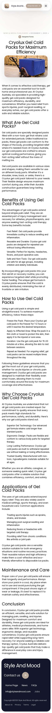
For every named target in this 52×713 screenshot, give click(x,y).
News (25, 685)
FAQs (34, 685)
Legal (33, 705)
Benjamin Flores (28, 37)
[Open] (45, 5)
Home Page (11, 685)
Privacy (18, 705)
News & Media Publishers (16, 33)
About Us (8, 705)
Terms (26, 705)
